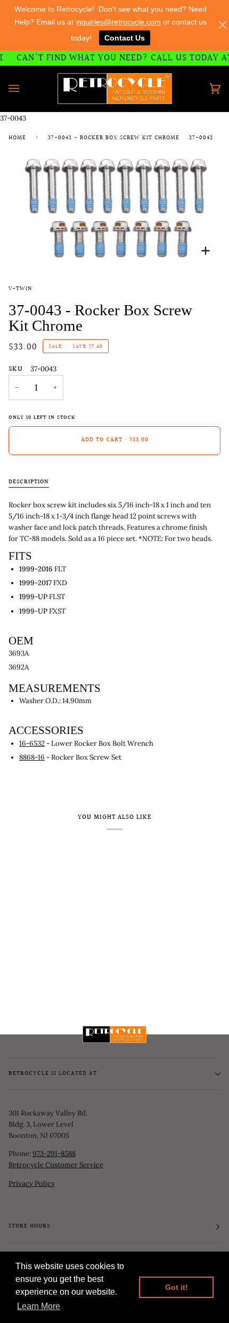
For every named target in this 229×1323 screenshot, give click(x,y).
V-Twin (20, 289)
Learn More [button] (38, 1306)
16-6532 (32, 743)
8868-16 (32, 757)
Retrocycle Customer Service (56, 1164)
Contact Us (124, 38)
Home (17, 138)
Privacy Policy (32, 1183)
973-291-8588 (54, 1153)
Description (29, 482)
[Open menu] (24, 88)
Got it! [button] (176, 1287)
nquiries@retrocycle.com (119, 22)
